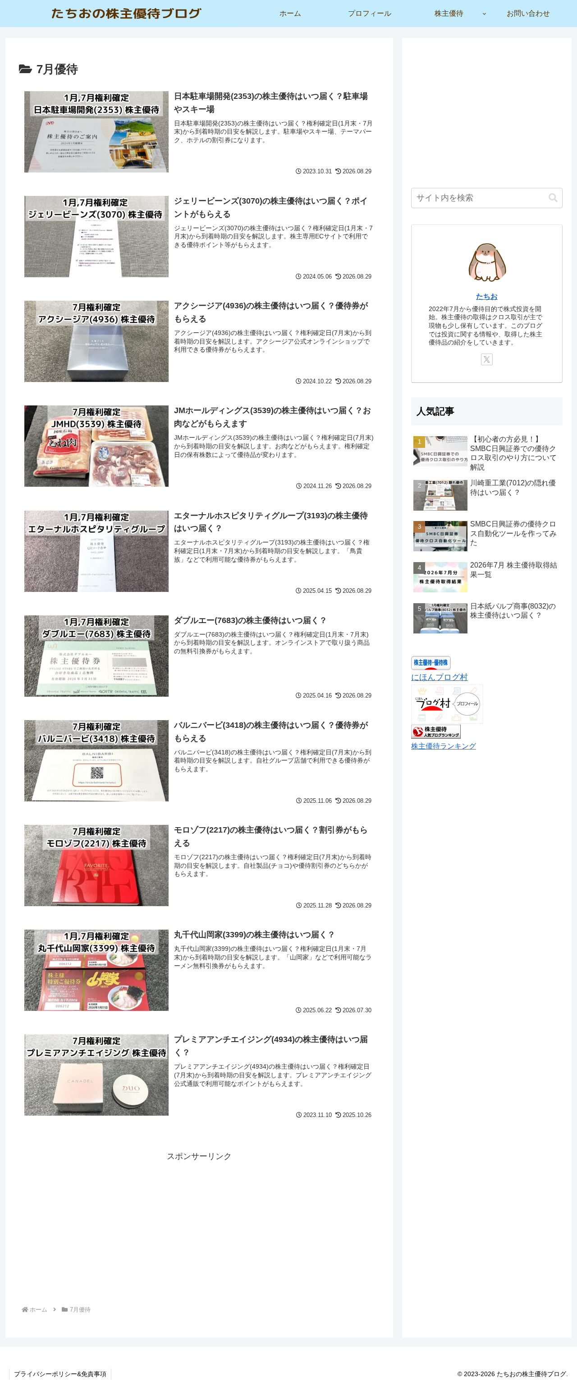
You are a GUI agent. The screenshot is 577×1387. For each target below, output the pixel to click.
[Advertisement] (199, 1227)
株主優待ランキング (443, 746)
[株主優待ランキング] (436, 730)
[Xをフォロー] (487, 359)
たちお (487, 296)
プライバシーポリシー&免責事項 (60, 1374)
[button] (553, 198)
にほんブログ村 (439, 677)
